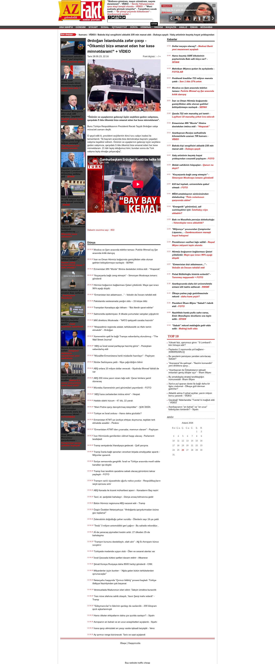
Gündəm (81, 27)
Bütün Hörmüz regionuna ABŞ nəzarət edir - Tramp (118, 503)
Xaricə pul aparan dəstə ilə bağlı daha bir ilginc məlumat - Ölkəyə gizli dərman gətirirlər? (189, 386)
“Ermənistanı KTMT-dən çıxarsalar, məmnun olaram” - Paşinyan (125, 429)
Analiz (183, 27)
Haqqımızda (134, 643)
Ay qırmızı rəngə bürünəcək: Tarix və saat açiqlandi (118, 634)
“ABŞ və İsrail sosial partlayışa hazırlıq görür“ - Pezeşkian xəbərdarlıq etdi (122, 347)
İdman (193, 27)
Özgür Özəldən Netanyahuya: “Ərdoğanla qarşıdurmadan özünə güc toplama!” (125, 511)
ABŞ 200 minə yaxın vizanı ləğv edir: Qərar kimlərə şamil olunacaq (121, 380)
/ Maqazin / (167, 6)
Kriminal (146, 27)
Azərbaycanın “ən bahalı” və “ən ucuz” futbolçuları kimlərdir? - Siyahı (188, 408)
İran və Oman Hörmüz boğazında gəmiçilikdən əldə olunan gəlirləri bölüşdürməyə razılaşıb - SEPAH (122, 261)
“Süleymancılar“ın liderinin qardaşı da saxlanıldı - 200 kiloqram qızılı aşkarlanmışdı (124, 607)
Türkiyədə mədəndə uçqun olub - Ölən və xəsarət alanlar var (123, 551)
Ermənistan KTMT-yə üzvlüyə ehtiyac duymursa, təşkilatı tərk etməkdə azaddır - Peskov (123, 421)
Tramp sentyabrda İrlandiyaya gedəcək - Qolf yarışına (120, 445)
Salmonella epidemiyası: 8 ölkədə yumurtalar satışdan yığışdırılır (125, 314)
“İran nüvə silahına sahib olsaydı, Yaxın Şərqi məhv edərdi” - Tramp (123, 598)
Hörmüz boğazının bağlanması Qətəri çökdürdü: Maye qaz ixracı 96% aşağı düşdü (125, 286)
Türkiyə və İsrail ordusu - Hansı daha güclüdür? (117, 413)
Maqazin (171, 27)
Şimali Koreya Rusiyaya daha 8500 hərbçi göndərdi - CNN (122, 564)
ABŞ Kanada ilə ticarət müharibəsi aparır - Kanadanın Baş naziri (125, 490)
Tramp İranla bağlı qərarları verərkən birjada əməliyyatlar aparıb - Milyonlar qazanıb (126, 453)
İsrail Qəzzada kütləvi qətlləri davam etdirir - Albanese (120, 557)
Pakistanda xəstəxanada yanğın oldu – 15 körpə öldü (119, 301)
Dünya (134, 27)
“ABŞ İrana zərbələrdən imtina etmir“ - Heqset (116, 394)
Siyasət (93, 27)
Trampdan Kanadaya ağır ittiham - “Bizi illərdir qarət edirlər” (123, 307)
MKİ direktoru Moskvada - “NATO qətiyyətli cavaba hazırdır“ (123, 320)
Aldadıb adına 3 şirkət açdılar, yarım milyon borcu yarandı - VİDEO (190, 394)
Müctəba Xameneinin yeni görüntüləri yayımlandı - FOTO (121, 387)
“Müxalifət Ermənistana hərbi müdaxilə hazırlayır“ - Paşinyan (123, 355)
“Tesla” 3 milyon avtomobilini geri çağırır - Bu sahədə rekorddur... (125, 525)
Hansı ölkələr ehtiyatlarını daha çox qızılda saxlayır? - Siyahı (123, 615)
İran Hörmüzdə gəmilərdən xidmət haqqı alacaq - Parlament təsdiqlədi (123, 437)
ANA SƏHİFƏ (66, 27)
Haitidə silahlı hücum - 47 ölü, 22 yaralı (112, 400)
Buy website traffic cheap (137, 662)
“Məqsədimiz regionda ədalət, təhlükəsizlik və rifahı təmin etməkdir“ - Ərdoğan (121, 328)
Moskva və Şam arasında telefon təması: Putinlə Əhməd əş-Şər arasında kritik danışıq (125, 251)
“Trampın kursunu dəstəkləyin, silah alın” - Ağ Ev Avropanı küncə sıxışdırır (125, 543)
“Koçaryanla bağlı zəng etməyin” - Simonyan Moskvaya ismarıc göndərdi (124, 277)
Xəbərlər (172, 39)
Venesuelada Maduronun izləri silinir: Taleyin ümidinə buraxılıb (124, 589)
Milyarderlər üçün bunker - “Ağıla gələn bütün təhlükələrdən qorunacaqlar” (123, 572)
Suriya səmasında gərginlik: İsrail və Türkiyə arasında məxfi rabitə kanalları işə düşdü (126, 463)
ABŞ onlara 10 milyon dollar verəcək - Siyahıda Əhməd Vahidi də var (125, 370)
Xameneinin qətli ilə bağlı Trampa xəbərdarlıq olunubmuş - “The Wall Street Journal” (125, 338)
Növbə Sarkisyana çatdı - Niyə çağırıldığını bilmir (117, 362)
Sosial (105, 27)
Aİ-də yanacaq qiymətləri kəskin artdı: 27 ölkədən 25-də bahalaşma (121, 534)
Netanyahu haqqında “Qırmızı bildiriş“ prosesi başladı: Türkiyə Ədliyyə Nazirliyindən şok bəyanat (124, 582)
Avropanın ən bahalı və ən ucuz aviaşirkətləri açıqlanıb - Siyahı (124, 622)
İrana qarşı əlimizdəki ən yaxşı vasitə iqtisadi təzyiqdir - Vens (123, 628)
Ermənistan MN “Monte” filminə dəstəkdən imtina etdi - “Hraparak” (126, 269)
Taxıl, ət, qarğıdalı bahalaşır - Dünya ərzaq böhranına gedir (122, 497)
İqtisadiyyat (119, 27)
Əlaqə (123, 643)
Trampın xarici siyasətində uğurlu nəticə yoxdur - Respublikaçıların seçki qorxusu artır (126, 482)
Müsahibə (206, 27)
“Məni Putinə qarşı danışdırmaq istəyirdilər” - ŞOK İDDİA (121, 407)
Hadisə (158, 27)
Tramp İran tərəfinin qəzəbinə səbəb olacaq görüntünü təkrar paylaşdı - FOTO (123, 473)
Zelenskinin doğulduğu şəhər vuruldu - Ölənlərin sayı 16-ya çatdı (125, 519)
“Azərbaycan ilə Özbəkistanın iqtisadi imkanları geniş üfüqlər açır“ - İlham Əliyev (190, 371)
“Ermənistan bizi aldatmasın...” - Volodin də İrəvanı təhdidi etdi (124, 294)
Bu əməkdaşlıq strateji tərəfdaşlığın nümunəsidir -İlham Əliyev (186, 378)
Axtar (154, 24)
